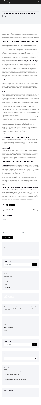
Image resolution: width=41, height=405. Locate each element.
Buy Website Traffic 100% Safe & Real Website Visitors (14, 371)
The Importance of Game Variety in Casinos (12, 374)
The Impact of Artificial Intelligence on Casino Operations (14, 382)
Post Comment (7, 237)
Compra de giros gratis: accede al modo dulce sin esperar (28, 60)
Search (6, 353)
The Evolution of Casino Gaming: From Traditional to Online (15, 379)
